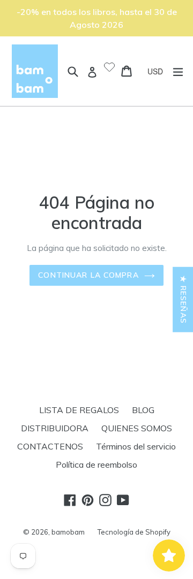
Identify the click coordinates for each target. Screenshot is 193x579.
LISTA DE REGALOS (79, 410)
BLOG (143, 410)
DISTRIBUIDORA (54, 428)
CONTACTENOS (50, 446)
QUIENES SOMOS (136, 428)
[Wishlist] (109, 68)
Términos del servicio (136, 446)
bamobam (68, 532)
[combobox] (159, 71)
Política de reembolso (96, 464)
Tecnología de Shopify (134, 532)
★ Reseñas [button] (183, 300)
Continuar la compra (88, 275)
